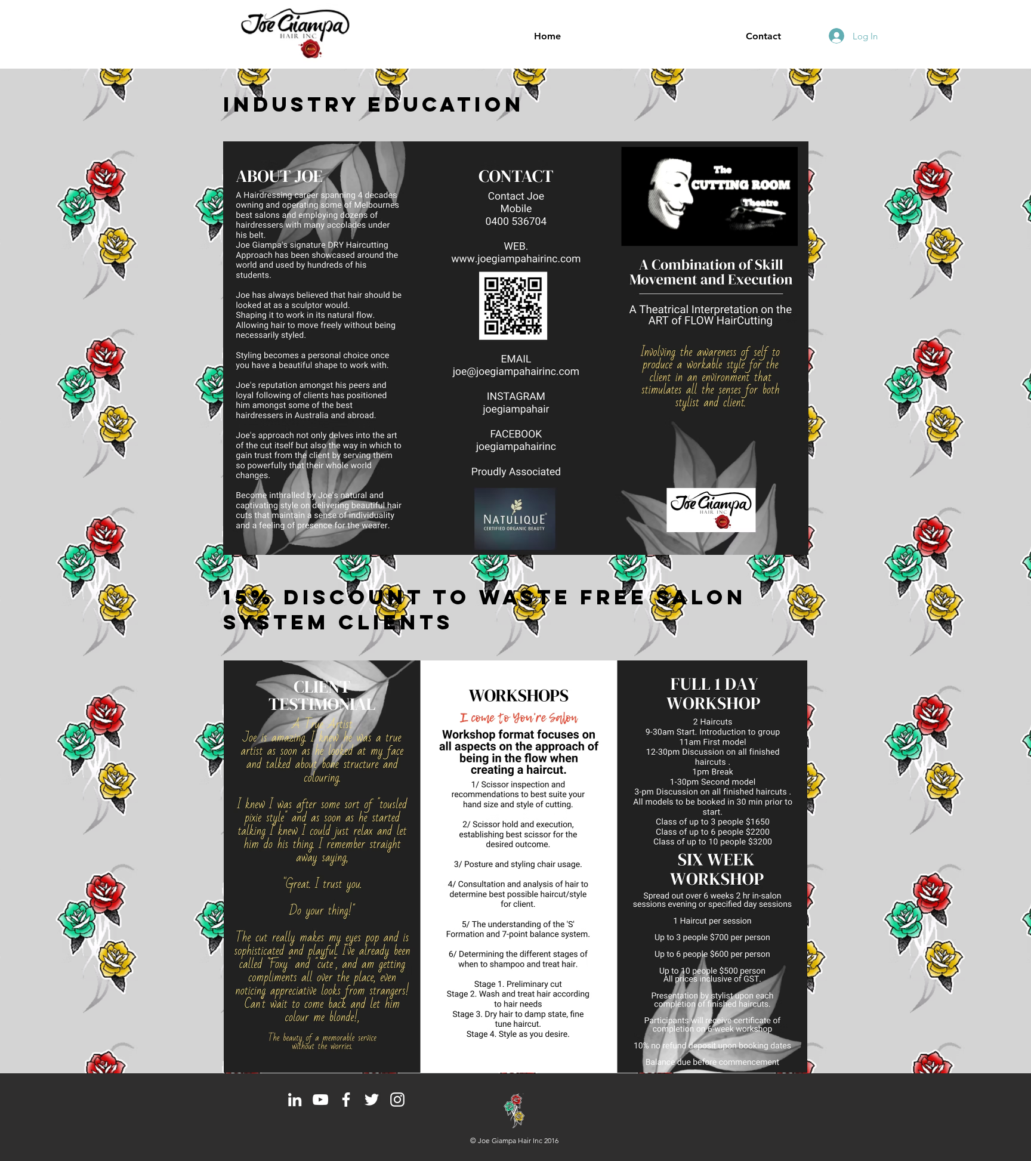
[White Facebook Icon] (346, 1099)
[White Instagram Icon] (397, 1099)
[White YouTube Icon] (320, 1099)
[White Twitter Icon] (371, 1099)
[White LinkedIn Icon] (294, 1099)
